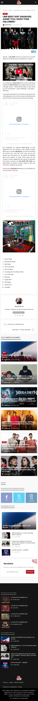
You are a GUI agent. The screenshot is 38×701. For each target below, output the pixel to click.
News (5, 13)
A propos (5, 682)
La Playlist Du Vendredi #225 (19, 605)
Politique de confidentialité (10, 687)
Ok (11, 698)
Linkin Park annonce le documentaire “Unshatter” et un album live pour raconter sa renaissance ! (18, 447)
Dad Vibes (6, 165)
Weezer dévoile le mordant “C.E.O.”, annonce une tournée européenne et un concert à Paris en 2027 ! (18, 424)
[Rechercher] (35, 2)
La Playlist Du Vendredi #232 (19, 614)
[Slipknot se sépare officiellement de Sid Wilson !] (19, 351)
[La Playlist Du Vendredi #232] (5, 616)
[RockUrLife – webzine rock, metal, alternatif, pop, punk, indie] (19, 678)
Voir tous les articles (18, 312)
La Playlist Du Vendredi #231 (19, 622)
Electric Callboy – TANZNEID (20, 550)
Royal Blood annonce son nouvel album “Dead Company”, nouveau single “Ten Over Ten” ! (17, 378)
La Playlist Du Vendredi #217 (19, 597)
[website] (15, 315)
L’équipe (11, 682)
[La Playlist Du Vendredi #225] (5, 608)
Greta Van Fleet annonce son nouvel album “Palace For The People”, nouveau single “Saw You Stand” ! (19, 469)
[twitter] (20, 315)
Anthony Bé (8, 24)
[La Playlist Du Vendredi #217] (5, 600)
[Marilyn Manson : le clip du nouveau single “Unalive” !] (6, 535)
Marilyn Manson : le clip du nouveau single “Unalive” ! (22, 533)
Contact (20, 687)
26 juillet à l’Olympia (12, 170)
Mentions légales (19, 682)
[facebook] (18, 315)
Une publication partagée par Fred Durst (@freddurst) (19, 216)
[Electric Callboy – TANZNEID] (6, 552)
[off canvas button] (2, 2)
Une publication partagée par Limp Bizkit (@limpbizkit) (18, 143)
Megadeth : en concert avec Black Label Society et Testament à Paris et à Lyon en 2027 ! (19, 401)
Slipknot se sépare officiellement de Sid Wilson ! (16, 356)
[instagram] (23, 315)
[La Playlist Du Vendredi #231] (5, 624)
